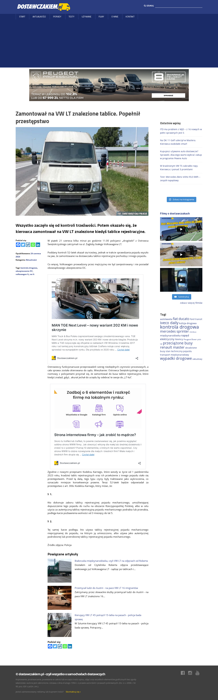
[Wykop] (28, 245)
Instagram (191, 672)
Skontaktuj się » (73, 691)
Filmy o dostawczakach (175, 213)
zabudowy (197, 359)
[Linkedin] (38, 245)
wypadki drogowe (176, 358)
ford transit (196, 319)
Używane (86, 16)
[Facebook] (18, 245)
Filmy (101, 16)
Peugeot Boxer (190, 339)
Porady (57, 16)
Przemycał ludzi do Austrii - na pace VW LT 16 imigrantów (106, 588)
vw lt (32, 274)
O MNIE (114, 16)
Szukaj (150, 5)
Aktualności (39, 16)
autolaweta (166, 319)
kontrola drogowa (29, 267)
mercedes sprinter (174, 331)
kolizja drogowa (187, 323)
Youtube (199, 672)
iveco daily (169, 322)
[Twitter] (23, 245)
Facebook (184, 672)
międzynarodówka (170, 335)
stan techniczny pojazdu (179, 351)
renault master (172, 347)
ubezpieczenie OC (24, 271)
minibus (193, 332)
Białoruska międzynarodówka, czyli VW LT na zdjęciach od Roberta (111, 560)
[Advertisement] (109, 43)
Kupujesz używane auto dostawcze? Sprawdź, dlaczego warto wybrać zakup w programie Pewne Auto (181, 155)
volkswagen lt (22, 274)
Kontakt (130, 16)
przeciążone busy (178, 343)
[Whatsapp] (33, 245)
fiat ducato (181, 318)
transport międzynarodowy (174, 354)
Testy (71, 16)
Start (22, 16)
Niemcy (179, 339)
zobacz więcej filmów (191, 302)
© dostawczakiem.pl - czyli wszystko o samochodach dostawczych (60, 674)
